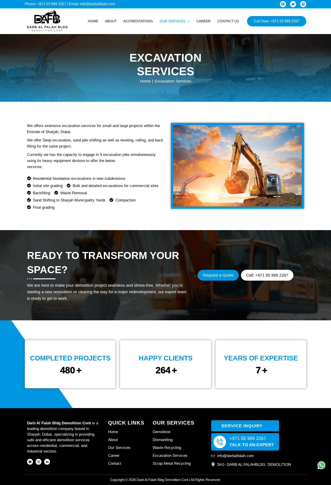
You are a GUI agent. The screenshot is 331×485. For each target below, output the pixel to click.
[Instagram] (303, 4)
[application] (187, 21)
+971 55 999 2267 (51, 4)
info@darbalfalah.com (97, 4)
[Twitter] (293, 4)
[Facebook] (283, 4)
